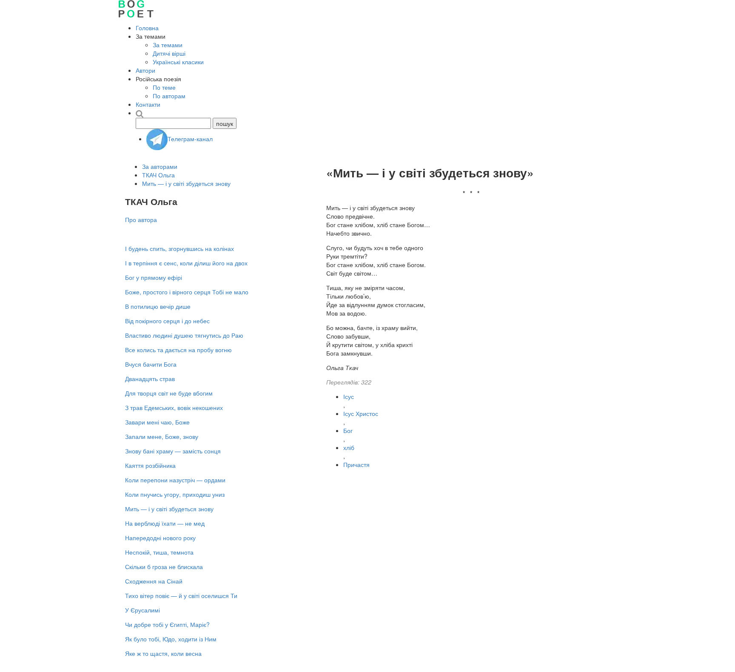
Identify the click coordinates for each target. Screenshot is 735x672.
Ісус (348, 396)
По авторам (169, 95)
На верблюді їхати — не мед (165, 523)
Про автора (141, 219)
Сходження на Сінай (153, 581)
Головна (147, 27)
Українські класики (178, 61)
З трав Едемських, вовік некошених (174, 407)
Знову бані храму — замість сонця (173, 451)
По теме (164, 87)
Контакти (148, 104)
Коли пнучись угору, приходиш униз (175, 494)
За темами (167, 44)
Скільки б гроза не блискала (164, 566)
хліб (348, 447)
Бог (348, 430)
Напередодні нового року (160, 537)
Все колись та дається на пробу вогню (178, 349)
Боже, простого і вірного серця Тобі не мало (186, 292)
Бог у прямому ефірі (153, 277)
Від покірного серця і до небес (167, 320)
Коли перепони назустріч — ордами (175, 480)
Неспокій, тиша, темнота (159, 552)
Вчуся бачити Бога (151, 364)
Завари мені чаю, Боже (157, 422)
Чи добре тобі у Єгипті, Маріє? (167, 624)
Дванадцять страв (150, 378)
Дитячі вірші (169, 53)
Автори (145, 70)
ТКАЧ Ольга (158, 175)
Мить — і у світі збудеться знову (186, 183)
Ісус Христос (360, 413)
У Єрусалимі (142, 610)
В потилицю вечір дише (158, 306)
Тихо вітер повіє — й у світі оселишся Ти (181, 595)
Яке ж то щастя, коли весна (163, 653)
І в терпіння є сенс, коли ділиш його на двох (186, 263)
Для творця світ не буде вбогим (169, 393)
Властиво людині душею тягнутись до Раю (184, 335)
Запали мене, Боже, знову (161, 436)
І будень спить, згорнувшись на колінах (179, 248)
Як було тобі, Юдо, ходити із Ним (171, 639)
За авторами (159, 166)
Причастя (356, 464)
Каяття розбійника (150, 465)
